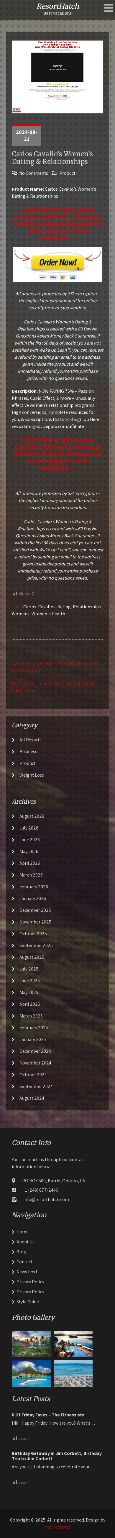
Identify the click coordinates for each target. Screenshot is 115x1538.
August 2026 (31, 816)
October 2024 (33, 1075)
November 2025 (35, 922)
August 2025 (31, 957)
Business (28, 751)
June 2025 (29, 981)
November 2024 (35, 1063)
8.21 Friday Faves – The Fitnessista (48, 1415)
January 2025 (32, 1039)
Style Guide (28, 1302)
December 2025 (35, 910)
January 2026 (32, 898)
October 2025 (33, 934)
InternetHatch (57, 1527)
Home (23, 1232)
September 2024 (36, 1086)
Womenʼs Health (48, 614)
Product (67, 173)
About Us (25, 1242)
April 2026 (29, 863)
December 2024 (35, 1051)
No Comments (33, 173)
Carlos (29, 607)
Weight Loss (31, 775)
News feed (27, 1272)
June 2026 (29, 840)
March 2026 (31, 875)
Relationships (87, 607)
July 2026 (28, 828)
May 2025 (28, 992)
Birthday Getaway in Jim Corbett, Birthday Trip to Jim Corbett (57, 1456)
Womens (20, 614)
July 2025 (28, 969)
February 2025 (33, 1028)
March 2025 (31, 1016)
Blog (21, 1252)
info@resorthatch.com (46, 1199)
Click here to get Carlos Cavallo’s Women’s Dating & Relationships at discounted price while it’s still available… (57, 223)
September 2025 (36, 945)
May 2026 (28, 851)
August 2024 (31, 1098)
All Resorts (30, 740)
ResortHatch (57, 6)
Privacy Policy (30, 1282)
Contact (24, 1262)
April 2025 (29, 1004)
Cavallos (46, 607)
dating (64, 607)
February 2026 (33, 887)
